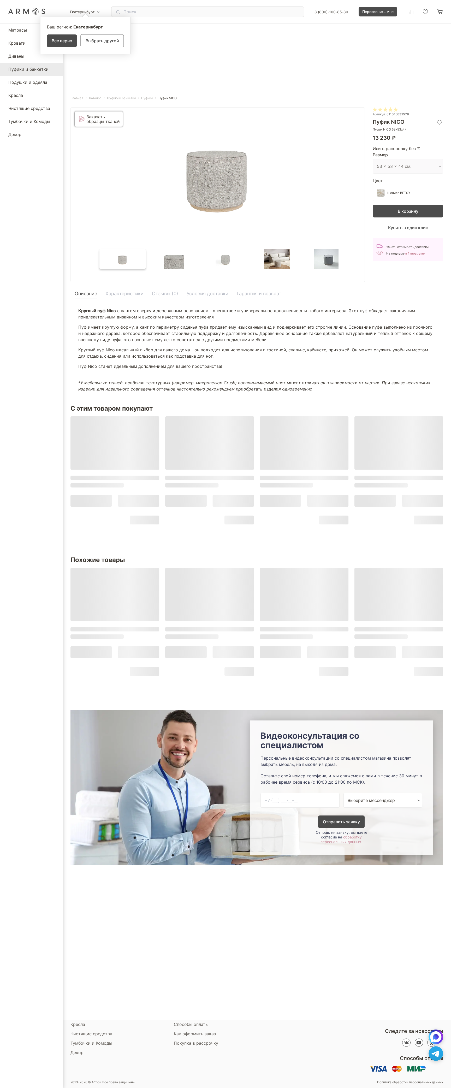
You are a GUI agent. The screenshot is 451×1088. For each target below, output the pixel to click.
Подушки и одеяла (27, 82)
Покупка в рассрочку (196, 1043)
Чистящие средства (29, 108)
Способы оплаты (191, 1024)
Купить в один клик (408, 227)
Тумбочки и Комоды (29, 121)
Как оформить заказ (195, 1033)
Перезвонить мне (378, 11)
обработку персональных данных (341, 839)
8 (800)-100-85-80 (331, 12)
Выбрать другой (102, 40)
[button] (122, 259)
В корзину (408, 211)
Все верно (62, 40)
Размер (380, 154)
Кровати (17, 43)
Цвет (378, 180)
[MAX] (436, 1037)
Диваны (16, 56)
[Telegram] (436, 1053)
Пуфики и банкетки (28, 69)
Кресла (15, 95)
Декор (14, 134)
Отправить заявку (341, 821)
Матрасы (17, 30)
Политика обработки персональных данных (410, 1082)
